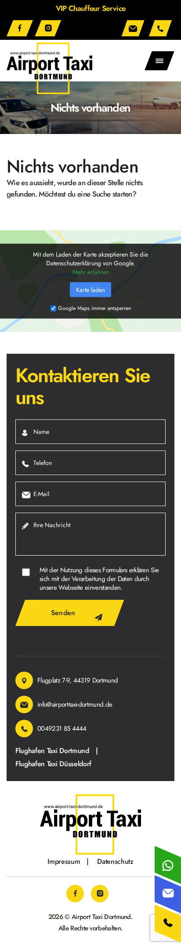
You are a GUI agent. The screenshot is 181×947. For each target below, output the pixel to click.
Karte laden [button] (90, 289)
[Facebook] (20, 28)
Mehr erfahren (90, 271)
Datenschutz (115, 862)
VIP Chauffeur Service (91, 8)
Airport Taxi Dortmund (101, 917)
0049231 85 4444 (161, 28)
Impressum (63, 862)
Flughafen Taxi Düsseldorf (53, 764)
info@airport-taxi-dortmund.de (134, 28)
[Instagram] (48, 28)
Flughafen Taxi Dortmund (52, 751)
